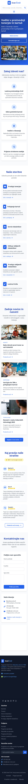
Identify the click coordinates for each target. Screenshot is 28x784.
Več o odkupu (7, 256)
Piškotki (3, 739)
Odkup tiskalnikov (6, 716)
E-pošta (6, 566)
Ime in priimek (8, 559)
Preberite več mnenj (13, 525)
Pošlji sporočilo (14, 587)
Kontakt (3, 726)
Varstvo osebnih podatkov (9, 736)
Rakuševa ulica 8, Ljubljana (11, 764)
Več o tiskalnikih (8, 275)
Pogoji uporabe (17, 775)
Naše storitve (14, 36)
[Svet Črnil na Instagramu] (11, 701)
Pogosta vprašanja (6, 729)
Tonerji (3, 711)
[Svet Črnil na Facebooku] (3, 701)
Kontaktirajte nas (14, 40)
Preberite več (7, 357)
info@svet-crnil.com (9, 762)
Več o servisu (7, 238)
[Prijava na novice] (25, 752)
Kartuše (3, 709)
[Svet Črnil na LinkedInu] (8, 701)
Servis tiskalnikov (6, 714)
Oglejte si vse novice (13, 440)
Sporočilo (6, 573)
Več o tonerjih (7, 197)
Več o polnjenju (7, 217)
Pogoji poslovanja (6, 734)
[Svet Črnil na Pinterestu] (13, 701)
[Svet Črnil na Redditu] (5, 701)
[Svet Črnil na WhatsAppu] (16, 701)
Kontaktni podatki (8, 673)
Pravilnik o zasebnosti (10, 779)
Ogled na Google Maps (9, 676)
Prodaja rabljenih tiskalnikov (9, 719)
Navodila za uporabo (7, 731)
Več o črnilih (6, 295)
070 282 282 (6, 759)
